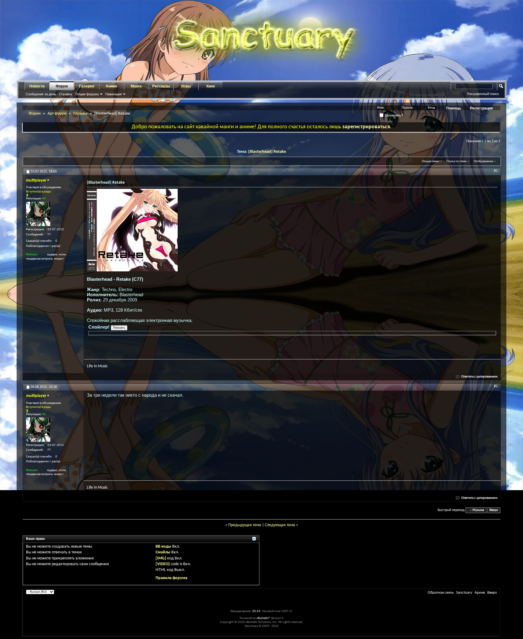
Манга (136, 86)
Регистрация (481, 108)
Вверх (493, 510)
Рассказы (161, 86)
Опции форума (87, 94)
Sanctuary (464, 593)
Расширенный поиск (483, 94)
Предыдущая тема (244, 525)
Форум (62, 86)
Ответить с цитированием (479, 376)
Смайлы (163, 552)
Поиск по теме (456, 161)
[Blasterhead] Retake (267, 151)
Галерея (86, 86)
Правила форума (171, 578)
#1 (496, 171)
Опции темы (430, 161)
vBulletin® (263, 618)
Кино (210, 86)
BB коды (163, 546)
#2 (496, 386)
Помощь (453, 108)
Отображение (483, 161)
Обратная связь (441, 593)
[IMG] (161, 558)
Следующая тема (280, 525)
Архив (480, 593)
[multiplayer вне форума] (38, 214)
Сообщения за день (41, 94)
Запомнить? (393, 115)
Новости (36, 86)
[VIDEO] (163, 564)
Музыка (80, 113)
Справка (65, 94)
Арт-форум (57, 113)
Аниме (111, 86)
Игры (186, 86)
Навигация (113, 94)
